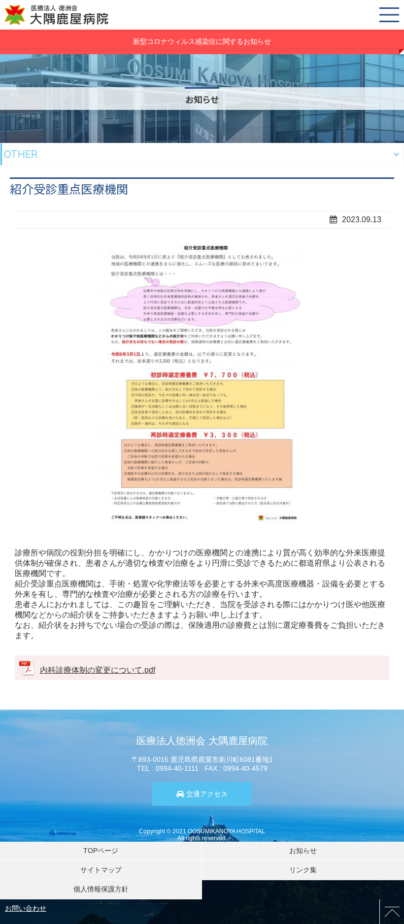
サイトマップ (101, 870)
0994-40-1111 (177, 768)
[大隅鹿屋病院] (56, 15)
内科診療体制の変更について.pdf (97, 670)
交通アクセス (207, 794)
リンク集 (303, 870)
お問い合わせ (25, 908)
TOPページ (100, 851)
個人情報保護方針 (101, 889)
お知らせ (303, 851)
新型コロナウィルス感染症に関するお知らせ (202, 41)
